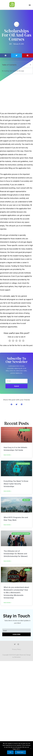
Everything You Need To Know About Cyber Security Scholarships (16, 483)
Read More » (7, 455)
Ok (10, 752)
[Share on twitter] (16, 55)
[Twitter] (14, 644)
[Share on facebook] (5, 55)
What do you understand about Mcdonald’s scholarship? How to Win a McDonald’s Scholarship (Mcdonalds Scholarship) (16, 592)
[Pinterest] (18, 644)
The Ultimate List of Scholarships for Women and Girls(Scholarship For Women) (16, 553)
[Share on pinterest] (27, 55)
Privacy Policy (16, 649)
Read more (20, 752)
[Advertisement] (16, 93)
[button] (29, 5)
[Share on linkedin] (22, 404)
